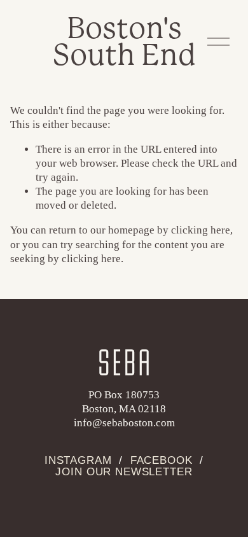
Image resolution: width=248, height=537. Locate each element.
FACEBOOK (161, 460)
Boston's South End (124, 41)
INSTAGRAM (78, 460)
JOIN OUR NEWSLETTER (123, 472)
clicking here (200, 230)
